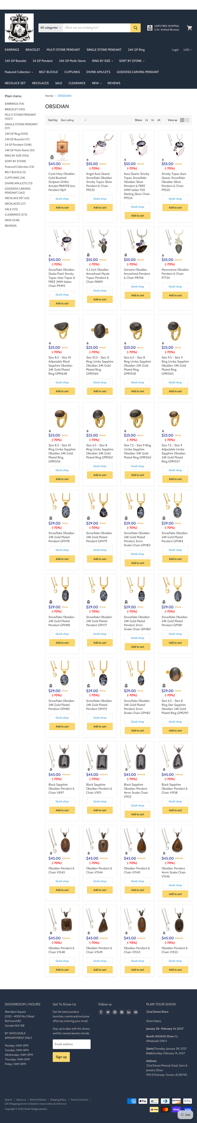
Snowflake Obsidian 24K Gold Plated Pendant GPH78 (61, 537)
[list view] (187, 120)
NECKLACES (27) (15, 203)
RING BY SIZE (101, 61)
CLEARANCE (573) (16, 214)
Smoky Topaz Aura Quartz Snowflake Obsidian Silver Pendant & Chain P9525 (174, 182)
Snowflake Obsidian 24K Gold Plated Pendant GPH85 (61, 705)
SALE (58, 83)
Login (175, 49)
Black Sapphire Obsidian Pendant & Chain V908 (175, 788)
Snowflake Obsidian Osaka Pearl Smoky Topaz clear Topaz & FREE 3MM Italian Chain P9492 (61, 278)
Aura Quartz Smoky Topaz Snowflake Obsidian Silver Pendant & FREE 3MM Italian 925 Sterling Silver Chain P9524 (137, 186)
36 (152, 120)
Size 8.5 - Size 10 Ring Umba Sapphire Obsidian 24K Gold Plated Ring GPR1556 (62, 453)
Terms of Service (79, 1099)
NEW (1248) (12, 220)
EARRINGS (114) (14, 103)
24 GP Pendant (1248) (18, 144)
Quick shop (62, 198)
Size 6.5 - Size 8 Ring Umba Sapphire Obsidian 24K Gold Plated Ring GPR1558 (137, 365)
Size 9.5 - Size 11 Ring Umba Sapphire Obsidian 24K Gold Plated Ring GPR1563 (175, 365)
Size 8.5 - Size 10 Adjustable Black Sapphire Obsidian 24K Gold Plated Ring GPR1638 (60, 365)
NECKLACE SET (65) (17, 198)
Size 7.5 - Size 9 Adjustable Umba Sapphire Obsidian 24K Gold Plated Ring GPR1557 (173, 453)
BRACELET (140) (15, 109)
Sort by (53, 120)
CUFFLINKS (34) (15, 177)
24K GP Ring (136, 49)
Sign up (61, 1057)
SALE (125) (11, 209)
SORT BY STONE (130, 61)
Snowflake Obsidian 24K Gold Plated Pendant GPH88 (61, 621)
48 (158, 120)
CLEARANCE (77, 83)
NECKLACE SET (15, 83)
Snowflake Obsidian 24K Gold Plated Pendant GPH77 (99, 621)
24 (146, 120)
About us (21, 1099)
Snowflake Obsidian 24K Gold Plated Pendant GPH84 (175, 537)
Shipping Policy (58, 1099)
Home (49, 96)
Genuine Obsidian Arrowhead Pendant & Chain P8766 (137, 274)
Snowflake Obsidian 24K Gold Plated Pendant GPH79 (99, 537)
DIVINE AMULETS (98, 72)
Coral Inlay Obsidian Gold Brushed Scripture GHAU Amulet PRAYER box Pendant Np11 (61, 182)
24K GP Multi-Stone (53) (20, 150)
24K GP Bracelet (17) (17, 139)
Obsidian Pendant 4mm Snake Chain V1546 (174, 872)
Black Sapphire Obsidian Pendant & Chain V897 (61, 788)
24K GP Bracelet (15, 61)
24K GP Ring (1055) (16, 133)
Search (8, 1099)
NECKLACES (40, 83)
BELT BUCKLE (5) (15, 172)
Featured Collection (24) (19, 166)
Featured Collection (18, 72)
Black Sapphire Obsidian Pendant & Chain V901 (99, 788)
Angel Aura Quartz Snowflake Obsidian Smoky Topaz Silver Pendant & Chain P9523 (99, 182)
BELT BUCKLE (48, 72)
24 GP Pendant (43, 61)
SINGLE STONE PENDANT (104, 49)
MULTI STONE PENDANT (63, 49)
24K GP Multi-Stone (72, 61)
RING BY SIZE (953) (17, 155)
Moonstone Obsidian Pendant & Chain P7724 (175, 274)
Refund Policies (38, 1099)
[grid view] (182, 120)
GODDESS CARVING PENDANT (138, 72)
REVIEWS (114, 83)
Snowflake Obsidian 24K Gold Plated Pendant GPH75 (99, 705)
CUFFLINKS (72, 72)
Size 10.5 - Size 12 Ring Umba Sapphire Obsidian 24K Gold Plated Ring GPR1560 (99, 365)
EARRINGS (12, 49)
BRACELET (33, 49)
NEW (95, 83)
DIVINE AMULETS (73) (19, 183)
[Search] (135, 27)
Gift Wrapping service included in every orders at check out (35, 1103)
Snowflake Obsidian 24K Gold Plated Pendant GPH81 (175, 621)
